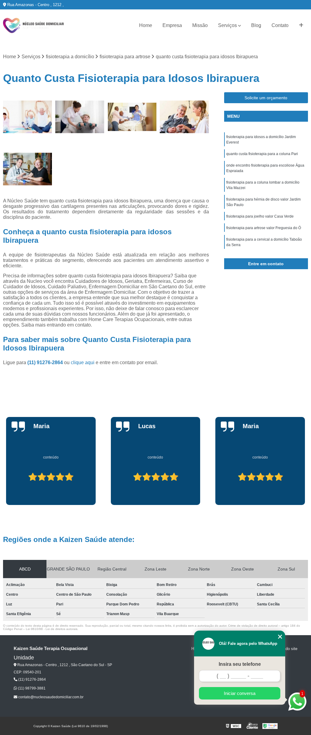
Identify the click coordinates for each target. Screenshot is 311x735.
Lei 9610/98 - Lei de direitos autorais (51, 629)
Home (145, 25)
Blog (256, 25)
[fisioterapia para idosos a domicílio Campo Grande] (132, 116)
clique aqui (82, 362)
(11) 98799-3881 (31, 688)
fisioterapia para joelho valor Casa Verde (260, 216)
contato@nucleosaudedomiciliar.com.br (50, 697)
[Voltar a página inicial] (33, 25)
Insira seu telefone (240, 664)
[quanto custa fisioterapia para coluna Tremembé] (27, 116)
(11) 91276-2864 (45, 362)
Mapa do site (286, 648)
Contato (280, 25)
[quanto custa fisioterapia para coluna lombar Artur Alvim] (27, 169)
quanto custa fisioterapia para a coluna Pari (262, 154)
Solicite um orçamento (265, 97)
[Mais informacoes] (301, 25)
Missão (200, 25)
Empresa (172, 25)
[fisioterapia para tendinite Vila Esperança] (79, 116)
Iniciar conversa (239, 693)
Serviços (227, 25)
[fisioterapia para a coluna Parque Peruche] (184, 116)
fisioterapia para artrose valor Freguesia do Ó (263, 228)
